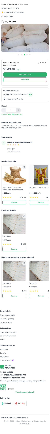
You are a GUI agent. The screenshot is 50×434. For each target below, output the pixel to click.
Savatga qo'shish (25, 74)
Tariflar (2, 339)
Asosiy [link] (3, 4)
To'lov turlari (4, 357)
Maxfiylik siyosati (7, 417)
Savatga (14, 202)
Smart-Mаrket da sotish (8, 332)
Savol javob (4, 353)
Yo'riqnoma (4, 349)
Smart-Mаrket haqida (7, 315)
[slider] (13, 144)
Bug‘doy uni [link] (13, 4)
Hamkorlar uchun (6, 322)
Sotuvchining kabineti (8, 336)
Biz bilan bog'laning (7, 319)
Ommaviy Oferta (22, 417)
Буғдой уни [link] (24, 4)
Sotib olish (25, 80)
